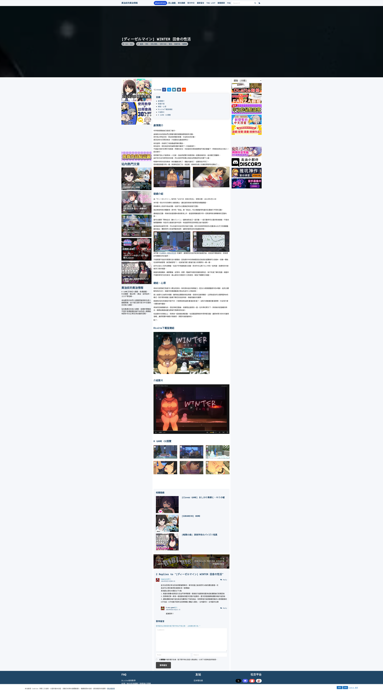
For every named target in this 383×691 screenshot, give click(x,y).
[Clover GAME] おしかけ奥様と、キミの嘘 (203, 497)
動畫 (141, 44)
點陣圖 (184, 44)
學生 (146, 44)
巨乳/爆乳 (154, 44)
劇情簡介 (161, 101)
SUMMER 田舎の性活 (168, 253)
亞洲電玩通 (198, 680)
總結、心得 (162, 106)
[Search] (255, 3)
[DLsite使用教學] (136, 124)
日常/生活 (163, 44)
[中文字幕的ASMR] (247, 156)
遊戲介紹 (161, 104)
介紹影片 (161, 112)
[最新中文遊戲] (247, 113)
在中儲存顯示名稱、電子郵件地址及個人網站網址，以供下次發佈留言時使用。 (188, 659)
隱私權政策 (111, 688)
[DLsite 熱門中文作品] (247, 134)
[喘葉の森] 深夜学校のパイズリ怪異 (199, 534)
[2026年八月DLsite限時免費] (136, 100)
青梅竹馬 (177, 44)
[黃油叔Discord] (247, 166)
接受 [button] (339, 687)
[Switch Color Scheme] (259, 3)
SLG (126, 44)
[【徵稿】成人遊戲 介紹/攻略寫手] (247, 188)
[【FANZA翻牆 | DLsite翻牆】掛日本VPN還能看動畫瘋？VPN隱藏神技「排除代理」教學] (247, 102)
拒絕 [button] (345, 687)
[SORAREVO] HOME (191, 516)
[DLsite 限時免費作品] (136, 160)
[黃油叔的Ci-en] (247, 177)
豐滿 (170, 44)
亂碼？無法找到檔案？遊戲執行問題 (136, 683)
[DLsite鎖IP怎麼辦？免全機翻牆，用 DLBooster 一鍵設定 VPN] (247, 92)
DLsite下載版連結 (165, 109)
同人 (131, 44)
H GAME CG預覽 (164, 115)
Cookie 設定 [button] (353, 687)
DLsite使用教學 (128, 680)
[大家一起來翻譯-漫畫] (247, 123)
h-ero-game (170, 607)
